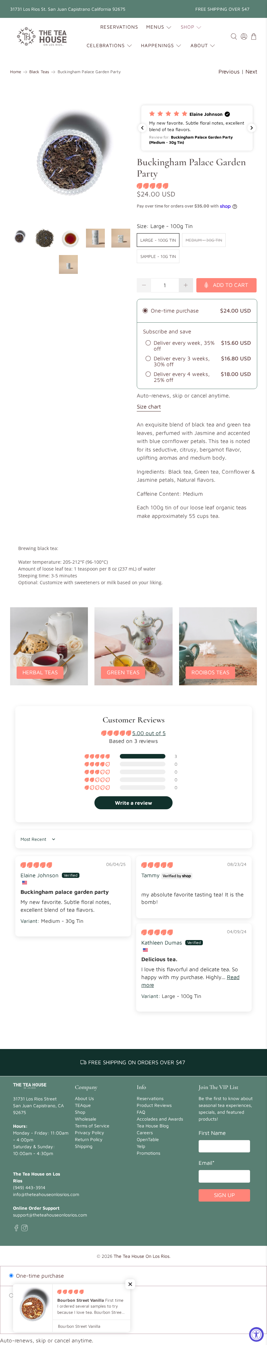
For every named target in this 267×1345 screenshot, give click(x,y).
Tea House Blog (153, 1125)
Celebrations (106, 45)
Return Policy (89, 1139)
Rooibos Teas (210, 672)
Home (15, 72)
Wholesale (85, 1119)
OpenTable (148, 1139)
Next (251, 71)
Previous (229, 71)
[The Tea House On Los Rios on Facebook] (16, 1229)
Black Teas (39, 72)
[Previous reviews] (142, 128)
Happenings (157, 45)
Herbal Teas (40, 672)
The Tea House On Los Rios (141, 1256)
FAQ (141, 1112)
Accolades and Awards (160, 1119)
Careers (145, 1132)
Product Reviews (154, 1105)
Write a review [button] (133, 803)
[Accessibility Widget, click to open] (256, 1334)
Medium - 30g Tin (204, 240)
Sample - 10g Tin (158, 256)
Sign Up (224, 1195)
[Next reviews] (251, 128)
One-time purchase (39, 1275)
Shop (187, 27)
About (199, 45)
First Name (212, 1133)
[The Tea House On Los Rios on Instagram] (24, 1229)
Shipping (83, 1146)
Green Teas (123, 672)
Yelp (141, 1146)
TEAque (83, 1105)
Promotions (148, 1153)
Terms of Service (92, 1125)
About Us (84, 1098)
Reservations (119, 27)
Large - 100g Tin (158, 240)
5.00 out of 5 (149, 733)
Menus (155, 27)
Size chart (149, 406)
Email (207, 1163)
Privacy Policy (89, 1132)
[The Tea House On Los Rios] (41, 36)
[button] (197, 128)
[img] (36, 865)
